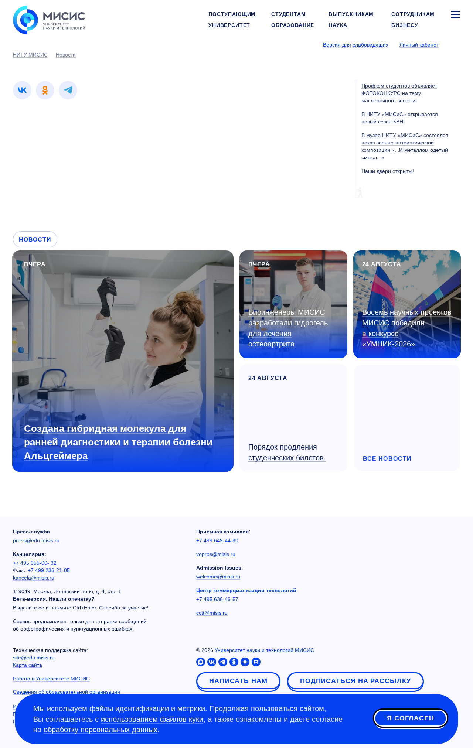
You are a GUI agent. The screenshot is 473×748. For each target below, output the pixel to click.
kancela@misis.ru (33, 578)
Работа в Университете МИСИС (51, 679)
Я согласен (410, 718)
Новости (35, 239)
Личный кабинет (419, 45)
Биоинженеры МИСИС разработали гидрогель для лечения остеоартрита (288, 328)
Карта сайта (27, 665)
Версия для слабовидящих (355, 45)
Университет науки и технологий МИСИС (264, 650)
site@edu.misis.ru (34, 657)
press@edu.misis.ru (36, 540)
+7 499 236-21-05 (49, 570)
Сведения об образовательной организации (66, 692)
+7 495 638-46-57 (217, 599)
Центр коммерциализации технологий (246, 590)
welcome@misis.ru (218, 577)
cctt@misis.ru (212, 613)
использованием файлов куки (152, 719)
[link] (22, 90)
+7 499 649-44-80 (217, 540)
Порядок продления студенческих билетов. (287, 452)
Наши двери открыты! (387, 171)
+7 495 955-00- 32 (35, 563)
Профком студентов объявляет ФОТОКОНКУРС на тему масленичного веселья (399, 93)
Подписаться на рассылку (355, 680)
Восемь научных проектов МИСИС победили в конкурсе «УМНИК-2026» (407, 328)
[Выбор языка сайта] (455, 44)
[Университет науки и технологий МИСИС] (49, 19)
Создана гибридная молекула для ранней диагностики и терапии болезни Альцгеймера (118, 442)
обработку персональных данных (100, 729)
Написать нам (238, 680)
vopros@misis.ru (215, 554)
